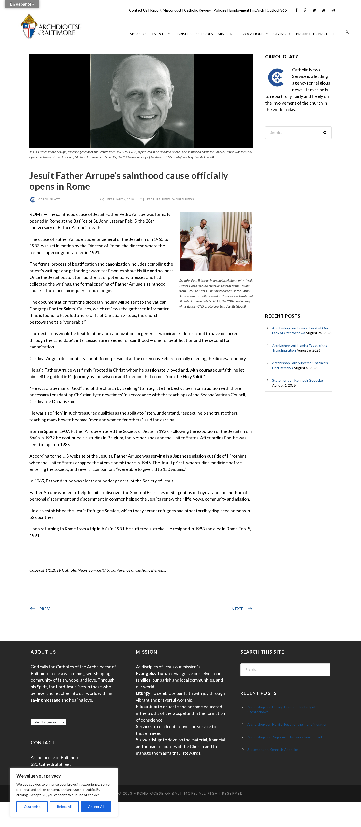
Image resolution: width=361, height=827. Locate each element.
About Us (138, 34)
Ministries (227, 34)
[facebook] (296, 10)
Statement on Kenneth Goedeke (297, 380)
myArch (258, 10)
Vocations (253, 34)
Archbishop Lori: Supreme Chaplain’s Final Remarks (286, 737)
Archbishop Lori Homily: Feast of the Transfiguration (287, 724)
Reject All (64, 806)
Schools (204, 34)
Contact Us (138, 10)
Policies (219, 10)
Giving (279, 34)
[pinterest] (305, 10)
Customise (32, 806)
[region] (64, 792)
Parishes (183, 34)
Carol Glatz (49, 199)
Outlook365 (277, 10)
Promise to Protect (315, 34)
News (166, 199)
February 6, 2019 (120, 199)
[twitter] (314, 10)
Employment (239, 10)
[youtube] (323, 10)
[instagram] (333, 10)
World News (183, 199)
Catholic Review (197, 10)
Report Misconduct (165, 10)
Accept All (96, 806)
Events (159, 34)
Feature (154, 199)
